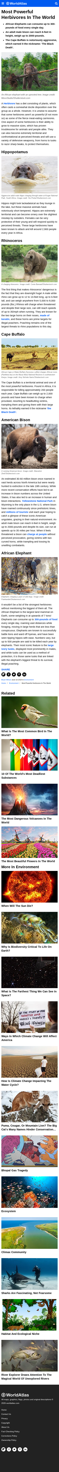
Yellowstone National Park (37, 501)
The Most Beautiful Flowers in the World (28, 861)
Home (4, 1410)
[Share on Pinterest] (19, 674)
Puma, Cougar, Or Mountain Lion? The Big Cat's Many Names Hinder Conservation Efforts (29, 1129)
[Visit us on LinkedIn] (25, 1449)
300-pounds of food (45, 619)
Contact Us (6, 1414)
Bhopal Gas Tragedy (14, 1170)
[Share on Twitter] (14, 674)
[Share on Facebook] (9, 674)
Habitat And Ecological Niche (20, 1333)
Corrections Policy (9, 1436)
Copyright (5, 1423)
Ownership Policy (8, 1440)
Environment (29, 680)
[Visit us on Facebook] (9, 1449)
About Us (5, 1427)
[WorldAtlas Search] (56, 3)
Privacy (4, 1419)
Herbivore (9, 103)
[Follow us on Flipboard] (3, 1449)
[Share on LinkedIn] (24, 674)
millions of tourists (16, 512)
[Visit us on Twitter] (14, 1449)
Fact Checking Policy (10, 1432)
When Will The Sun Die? (17, 905)
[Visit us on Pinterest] (20, 1449)
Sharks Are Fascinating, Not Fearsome (26, 1293)
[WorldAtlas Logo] (17, 3)
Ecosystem (8, 1211)
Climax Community (13, 1252)
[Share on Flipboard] (3, 674)
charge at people (36, 534)
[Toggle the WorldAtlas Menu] (2, 3)
